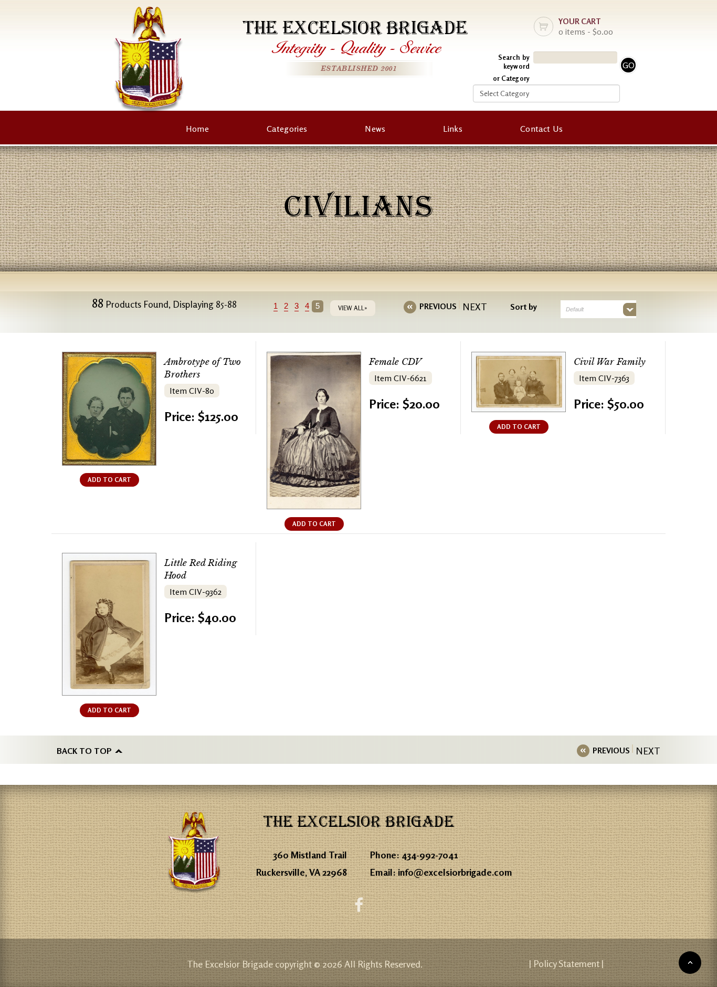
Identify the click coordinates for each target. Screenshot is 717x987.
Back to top (84, 751)
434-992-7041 (430, 854)
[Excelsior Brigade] (149, 61)
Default (575, 309)
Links (452, 128)
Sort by (523, 306)
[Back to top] (690, 962)
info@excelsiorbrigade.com (455, 872)
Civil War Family (610, 362)
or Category (511, 78)
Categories (287, 128)
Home (197, 128)
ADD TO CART (109, 480)
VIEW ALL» (352, 308)
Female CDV (395, 362)
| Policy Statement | (566, 963)
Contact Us (541, 128)
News (375, 128)
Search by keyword (514, 61)
